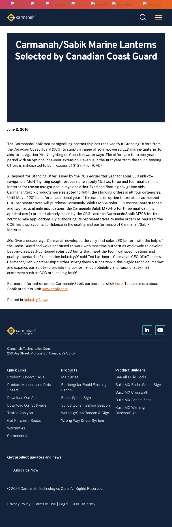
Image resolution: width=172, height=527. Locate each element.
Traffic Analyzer (20, 413)
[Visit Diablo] (78, 4)
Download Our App (22, 398)
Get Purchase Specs (24, 420)
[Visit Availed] (99, 4)
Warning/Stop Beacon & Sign (85, 413)
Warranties (16, 428)
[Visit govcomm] (122, 4)
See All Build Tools (130, 377)
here (119, 284)
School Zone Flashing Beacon (85, 405)
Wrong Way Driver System (82, 420)
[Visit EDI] (35, 4)
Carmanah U (17, 436)
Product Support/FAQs (25, 377)
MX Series (69, 377)
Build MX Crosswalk (131, 392)
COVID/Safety (83, 504)
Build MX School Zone (133, 400)
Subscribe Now (27, 472)
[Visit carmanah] (56, 4)
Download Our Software (26, 405)
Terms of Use (45, 504)
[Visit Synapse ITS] (152, 4)
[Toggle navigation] (158, 17)
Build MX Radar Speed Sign (138, 385)
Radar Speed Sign (76, 398)
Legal (63, 504)
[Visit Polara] (18, 4)
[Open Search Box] (142, 17)
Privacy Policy (18, 504)
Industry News (36, 300)
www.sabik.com (55, 289)
